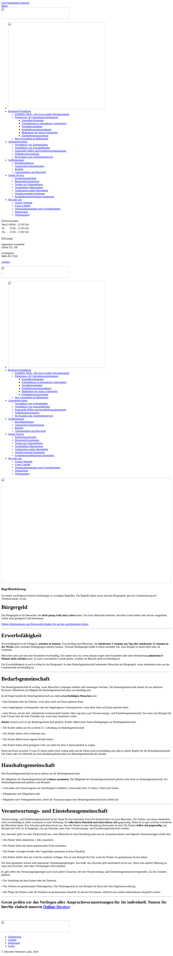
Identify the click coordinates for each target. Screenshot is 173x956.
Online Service (16, 175)
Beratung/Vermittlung (19, 111)
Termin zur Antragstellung (29, 184)
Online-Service (56, 907)
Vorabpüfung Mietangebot (29, 187)
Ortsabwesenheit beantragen (30, 193)
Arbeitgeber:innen (17, 141)
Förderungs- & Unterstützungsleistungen (36, 117)
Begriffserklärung (24, 163)
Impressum (14, 942)
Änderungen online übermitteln (31, 190)
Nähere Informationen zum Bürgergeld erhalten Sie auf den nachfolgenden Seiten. (45, 624)
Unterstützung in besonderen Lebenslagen (44, 123)
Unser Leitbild (22, 205)
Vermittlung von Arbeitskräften (31, 144)
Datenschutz (21, 211)
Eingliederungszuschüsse (35, 135)
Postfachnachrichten (25, 178)
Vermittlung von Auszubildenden (32, 147)
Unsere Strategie (23, 202)
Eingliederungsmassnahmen (36, 129)
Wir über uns (15, 199)
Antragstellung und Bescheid (30, 172)
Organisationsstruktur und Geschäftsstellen (37, 208)
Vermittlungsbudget (32, 126)
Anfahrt (5, 262)
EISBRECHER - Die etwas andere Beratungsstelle (42, 114)
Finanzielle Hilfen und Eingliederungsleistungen (40, 150)
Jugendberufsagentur (33, 120)
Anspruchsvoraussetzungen (29, 166)
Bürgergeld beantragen (27, 181)
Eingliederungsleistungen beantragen (34, 196)
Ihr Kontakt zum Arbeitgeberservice (34, 156)
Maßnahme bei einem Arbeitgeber (40, 132)
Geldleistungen (16, 160)
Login (11, 945)
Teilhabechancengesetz (27, 153)
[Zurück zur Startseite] (35, 18)
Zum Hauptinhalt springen (15, 2)
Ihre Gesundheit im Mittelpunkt (31, 138)
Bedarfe (19, 169)
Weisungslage (22, 214)
